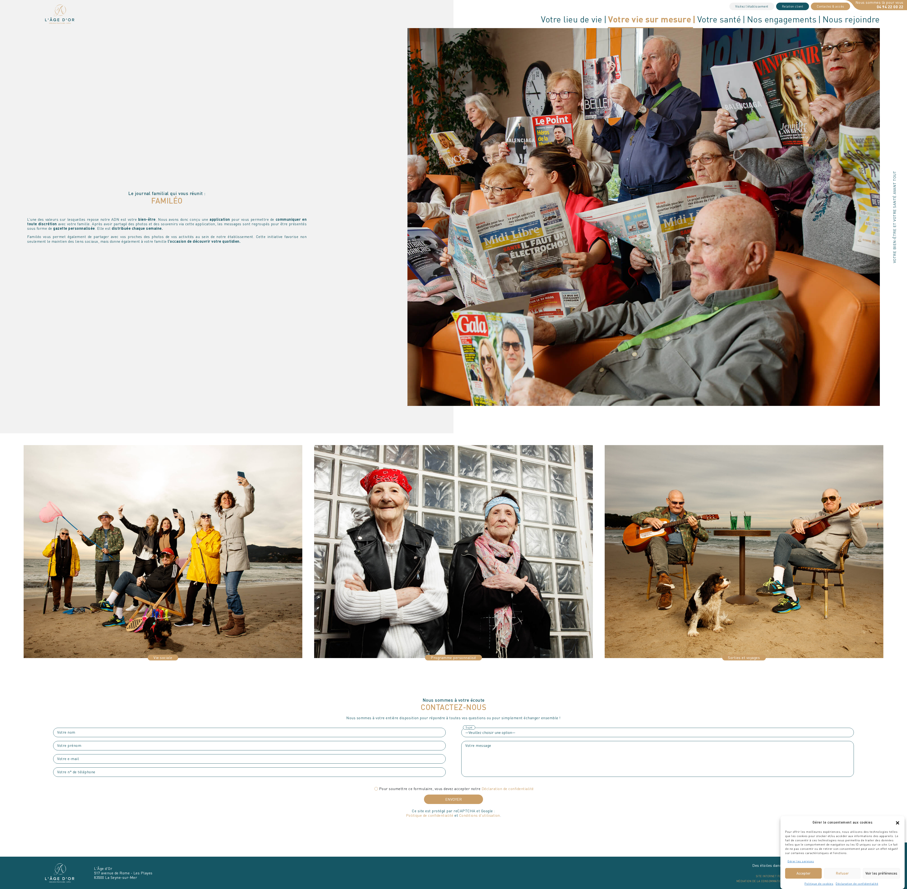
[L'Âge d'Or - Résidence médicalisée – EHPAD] (59, 13)
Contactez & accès (830, 6)
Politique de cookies (818, 883)
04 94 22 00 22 (890, 6)
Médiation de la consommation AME (763, 881)
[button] (897, 822)
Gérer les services (800, 861)
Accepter (803, 873)
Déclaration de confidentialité (857, 883)
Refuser (842, 873)
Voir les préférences (881, 873)
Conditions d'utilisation (479, 815)
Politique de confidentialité (430, 815)
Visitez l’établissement (751, 6)
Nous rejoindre (851, 19)
